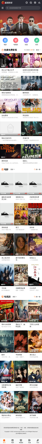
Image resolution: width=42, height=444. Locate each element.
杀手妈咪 (33, 415)
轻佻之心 (33, 258)
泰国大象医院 (6, 93)
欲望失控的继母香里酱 (30, 70)
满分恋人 (33, 355)
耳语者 (4, 288)
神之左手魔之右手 (8, 70)
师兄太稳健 (34, 385)
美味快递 (5, 227)
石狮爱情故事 (20, 288)
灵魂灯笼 (26, 138)
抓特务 (32, 227)
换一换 (37, 169)
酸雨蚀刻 (26, 93)
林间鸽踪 (19, 415)
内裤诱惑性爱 (34, 197)
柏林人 (25, 161)
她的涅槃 (19, 385)
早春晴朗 (19, 355)
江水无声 (33, 288)
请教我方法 (20, 197)
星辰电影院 (7, 2)
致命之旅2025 (6, 138)
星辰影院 (6, 427)
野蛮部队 (26, 115)
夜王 (17, 227)
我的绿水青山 (6, 415)
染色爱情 (5, 115)
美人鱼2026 (6, 258)
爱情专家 (5, 161)
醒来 (3, 355)
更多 (38, 50)
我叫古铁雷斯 (6, 324)
